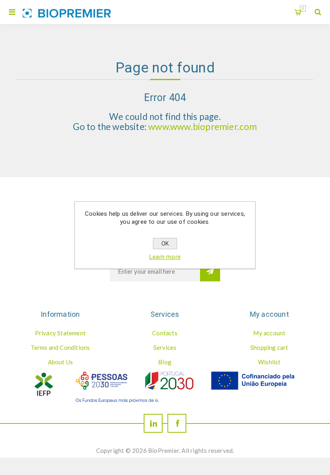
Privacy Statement (60, 333)
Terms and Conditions (60, 347)
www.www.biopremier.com (202, 126)
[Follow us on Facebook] (176, 423)
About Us (60, 362)
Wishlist (269, 362)
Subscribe (210, 271)
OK (165, 243)
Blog (164, 362)
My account (269, 333)
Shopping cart (303, 8)
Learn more (165, 256)
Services (165, 347)
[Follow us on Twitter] (153, 423)
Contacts (164, 333)
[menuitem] (60, 333)
